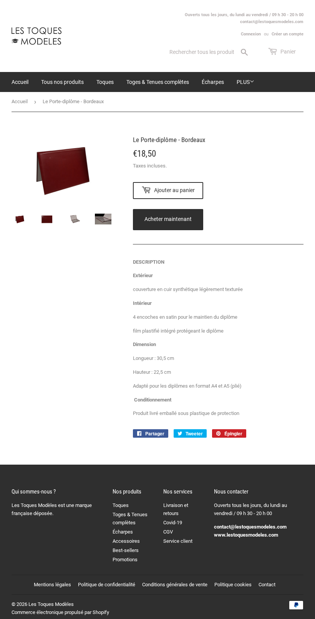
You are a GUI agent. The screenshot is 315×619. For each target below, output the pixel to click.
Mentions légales (52, 584)
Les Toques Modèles (51, 604)
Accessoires (126, 541)
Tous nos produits (62, 82)
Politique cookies (233, 584)
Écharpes (213, 82)
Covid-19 (172, 522)
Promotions (125, 559)
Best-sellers (126, 550)
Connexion (251, 34)
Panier (287, 52)
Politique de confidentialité (106, 584)
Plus (243, 82)
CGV (168, 532)
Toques (105, 82)
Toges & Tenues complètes (157, 82)
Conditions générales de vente (174, 584)
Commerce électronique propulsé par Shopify (60, 612)
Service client (177, 541)
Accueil (20, 82)
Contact (267, 584)
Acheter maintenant (168, 219)
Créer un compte (287, 34)
